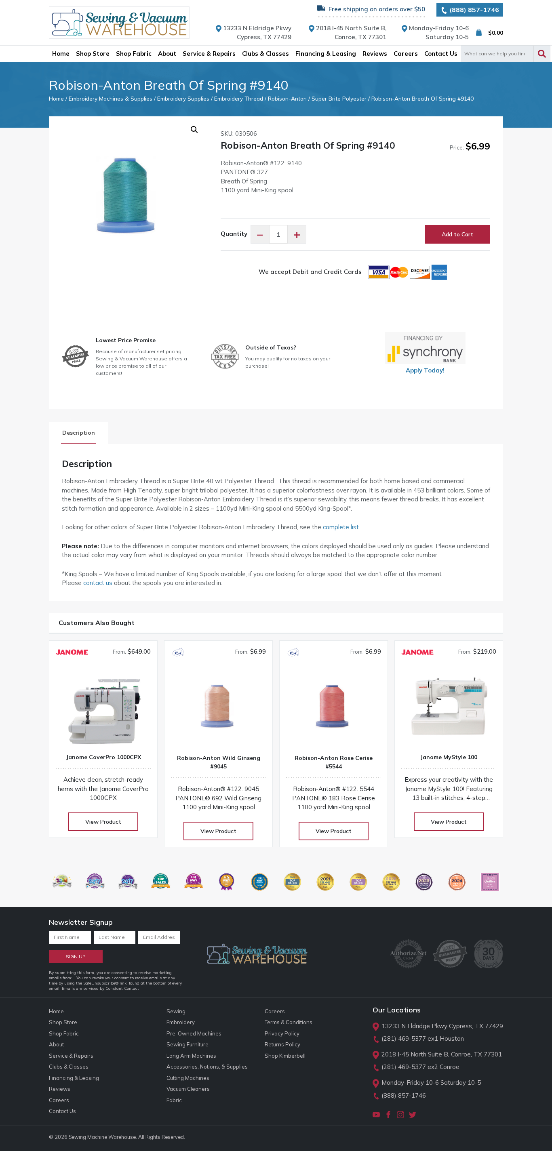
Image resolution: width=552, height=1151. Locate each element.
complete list (341, 527)
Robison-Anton (287, 98)
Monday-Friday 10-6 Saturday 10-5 (431, 1082)
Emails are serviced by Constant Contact (100, 988)
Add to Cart (457, 234)
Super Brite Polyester (339, 98)
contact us (97, 583)
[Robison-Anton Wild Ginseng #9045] (218, 709)
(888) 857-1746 (473, 10)
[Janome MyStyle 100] (448, 709)
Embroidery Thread (238, 98)
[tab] (78, 433)
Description (78, 432)
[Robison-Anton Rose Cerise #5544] (333, 709)
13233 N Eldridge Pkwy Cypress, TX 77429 (442, 1026)
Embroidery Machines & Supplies (110, 98)
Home (56, 98)
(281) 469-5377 (403, 1038)
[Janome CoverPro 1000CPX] (103, 709)
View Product (103, 821)
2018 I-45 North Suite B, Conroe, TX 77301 (441, 1054)
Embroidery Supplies (183, 98)
